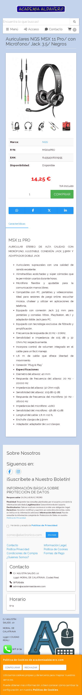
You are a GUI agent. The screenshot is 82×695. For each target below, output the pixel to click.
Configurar (12, 667)
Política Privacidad (18, 549)
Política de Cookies (45, 689)
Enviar (52, 535)
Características (17, 223)
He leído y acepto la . (34, 525)
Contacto (55, 29)
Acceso (33, 29)
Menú (13, 29)
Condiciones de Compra (22, 553)
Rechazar (31, 667)
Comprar (62, 194)
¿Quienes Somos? (18, 557)
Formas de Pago (54, 553)
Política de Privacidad (16, 518)
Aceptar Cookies (53, 667)
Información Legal (55, 545)
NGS (44, 142)
